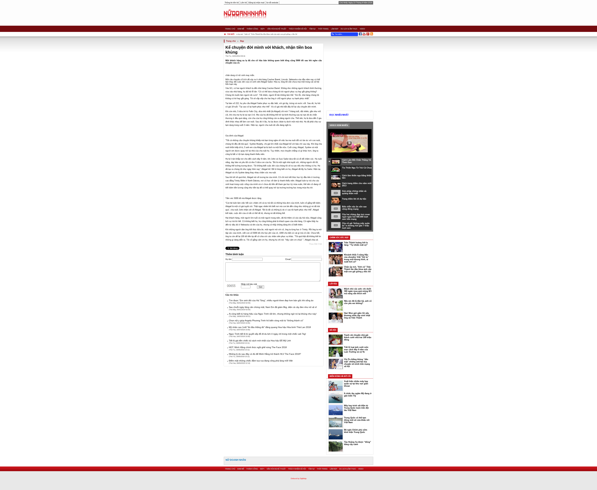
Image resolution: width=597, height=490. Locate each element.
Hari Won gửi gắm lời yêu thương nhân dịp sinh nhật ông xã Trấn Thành (357, 315)
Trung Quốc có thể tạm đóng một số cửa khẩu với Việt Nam (357, 420)
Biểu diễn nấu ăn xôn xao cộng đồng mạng (354, 207)
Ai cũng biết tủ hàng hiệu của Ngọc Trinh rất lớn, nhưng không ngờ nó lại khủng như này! (273, 314)
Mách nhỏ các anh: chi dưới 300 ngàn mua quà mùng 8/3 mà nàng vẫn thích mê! (357, 291)
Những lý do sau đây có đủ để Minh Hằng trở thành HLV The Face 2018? (265, 354)
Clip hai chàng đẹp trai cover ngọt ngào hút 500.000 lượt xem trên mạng (356, 216)
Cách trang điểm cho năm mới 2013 (356, 184)
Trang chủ (230, 29)
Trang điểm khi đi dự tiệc (354, 199)
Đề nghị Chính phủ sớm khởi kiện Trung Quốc (355, 431)
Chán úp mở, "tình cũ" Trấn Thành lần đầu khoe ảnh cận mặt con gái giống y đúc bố (357, 269)
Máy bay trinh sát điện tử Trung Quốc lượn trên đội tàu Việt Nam (356, 407)
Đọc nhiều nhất (339, 115)
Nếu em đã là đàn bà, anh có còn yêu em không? (358, 302)
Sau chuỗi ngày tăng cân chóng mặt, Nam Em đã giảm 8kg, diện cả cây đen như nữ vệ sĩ (273, 307)
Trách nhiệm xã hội (298, 29)
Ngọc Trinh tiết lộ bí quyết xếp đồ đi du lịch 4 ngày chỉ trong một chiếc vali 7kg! (267, 334)
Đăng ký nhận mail (256, 3)
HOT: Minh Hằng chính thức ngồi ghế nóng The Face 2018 (258, 347)
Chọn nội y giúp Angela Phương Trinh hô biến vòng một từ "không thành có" (266, 320)
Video (362, 29)
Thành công (252, 29)
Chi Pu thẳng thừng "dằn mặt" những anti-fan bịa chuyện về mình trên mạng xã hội (357, 363)
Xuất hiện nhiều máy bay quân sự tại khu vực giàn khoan (356, 383)
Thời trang (323, 29)
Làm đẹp (334, 29)
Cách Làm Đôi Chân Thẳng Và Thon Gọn (356, 161)
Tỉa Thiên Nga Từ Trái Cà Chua (357, 168)
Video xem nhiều (339, 125)
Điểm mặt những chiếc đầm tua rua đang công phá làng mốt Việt (261, 360)
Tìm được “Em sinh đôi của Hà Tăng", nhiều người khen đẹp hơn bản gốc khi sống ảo (271, 300)
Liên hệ (244, 3)
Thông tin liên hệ (232, 3)
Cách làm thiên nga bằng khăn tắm (356, 176)
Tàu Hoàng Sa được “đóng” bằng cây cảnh (357, 443)
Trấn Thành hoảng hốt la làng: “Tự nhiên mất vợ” (356, 243)
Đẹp (242, 41)
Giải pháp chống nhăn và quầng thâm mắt (354, 192)
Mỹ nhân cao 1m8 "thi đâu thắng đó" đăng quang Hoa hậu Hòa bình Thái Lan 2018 (270, 327)
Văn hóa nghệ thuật (276, 29)
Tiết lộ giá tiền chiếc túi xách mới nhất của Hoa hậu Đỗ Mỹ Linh (260, 340)
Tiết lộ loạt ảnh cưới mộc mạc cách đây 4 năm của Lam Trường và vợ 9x (356, 349)
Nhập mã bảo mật (249, 284)
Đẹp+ (263, 29)
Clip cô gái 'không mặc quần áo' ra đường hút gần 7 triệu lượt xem (356, 225)
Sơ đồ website (272, 3)
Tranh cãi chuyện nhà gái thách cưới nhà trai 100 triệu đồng (357, 337)
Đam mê (241, 29)
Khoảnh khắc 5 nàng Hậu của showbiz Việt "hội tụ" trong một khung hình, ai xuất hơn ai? (356, 258)
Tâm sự (312, 29)
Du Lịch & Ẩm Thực (349, 29)
